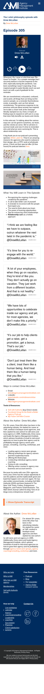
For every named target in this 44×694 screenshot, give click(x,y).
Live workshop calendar (11, 609)
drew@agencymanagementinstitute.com (24, 393)
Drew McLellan (12, 23)
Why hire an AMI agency (9, 581)
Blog (27, 579)
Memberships (8, 586)
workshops (24, 551)
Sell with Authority (15, 410)
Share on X (32, 240)
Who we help (8, 572)
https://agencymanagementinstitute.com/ (24, 402)
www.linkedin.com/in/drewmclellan (22, 397)
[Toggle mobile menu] (39, 3)
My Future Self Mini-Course (19, 416)
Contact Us (28, 604)
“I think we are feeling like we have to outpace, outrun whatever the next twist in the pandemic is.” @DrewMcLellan (22, 232)
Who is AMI (7, 576)
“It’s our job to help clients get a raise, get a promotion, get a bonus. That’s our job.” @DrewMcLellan (22, 342)
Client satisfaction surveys (12, 629)
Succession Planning (10, 624)
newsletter (33, 582)
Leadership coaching (9, 619)
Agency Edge (30, 585)
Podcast (28, 576)
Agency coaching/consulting (13, 614)
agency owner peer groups (20, 549)
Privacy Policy (25, 652)
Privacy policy (34, 658)
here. (27, 146)
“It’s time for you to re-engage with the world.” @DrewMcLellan (20, 254)
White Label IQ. (17, 138)
